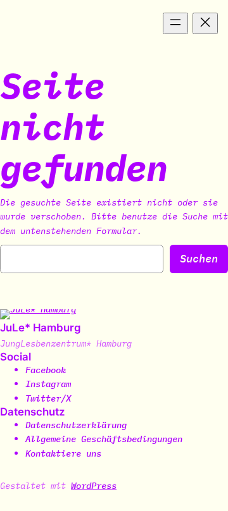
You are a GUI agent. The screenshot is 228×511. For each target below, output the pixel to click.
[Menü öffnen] (175, 23)
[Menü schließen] (205, 23)
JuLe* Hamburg (40, 327)
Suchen (199, 259)
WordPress (94, 485)
